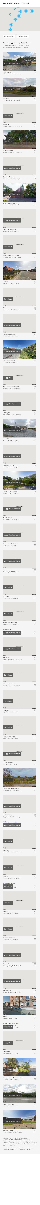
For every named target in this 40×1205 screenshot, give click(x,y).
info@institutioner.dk (27, 1143)
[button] (14, 9)
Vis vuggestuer (9, 36)
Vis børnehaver (22, 36)
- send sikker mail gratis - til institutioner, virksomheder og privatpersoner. (19, 1148)
